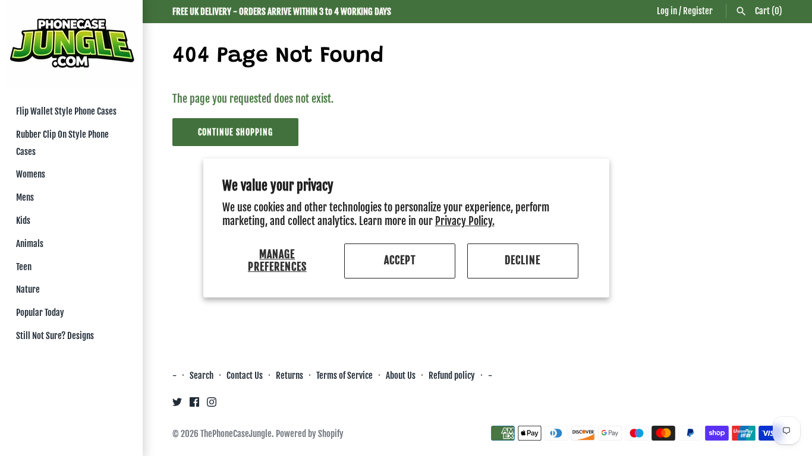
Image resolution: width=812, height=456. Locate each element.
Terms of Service (344, 375)
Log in (667, 11)
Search (201, 375)
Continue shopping (235, 132)
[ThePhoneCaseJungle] (71, 44)
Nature (28, 289)
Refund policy (452, 375)
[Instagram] (211, 405)
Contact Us (244, 375)
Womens (30, 174)
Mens (25, 197)
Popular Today (40, 312)
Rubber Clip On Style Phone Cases (62, 143)
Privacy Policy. (465, 220)
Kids (23, 220)
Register (698, 11)
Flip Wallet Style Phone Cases (66, 111)
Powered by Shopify (310, 433)
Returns (289, 375)
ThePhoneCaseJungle (236, 433)
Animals (29, 243)
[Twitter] (177, 405)
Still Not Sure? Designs (55, 335)
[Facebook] (194, 405)
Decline (522, 260)
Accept (400, 260)
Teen (24, 267)
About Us (401, 375)
